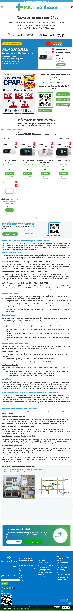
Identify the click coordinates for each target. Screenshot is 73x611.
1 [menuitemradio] (36, 218)
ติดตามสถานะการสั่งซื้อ (61, 567)
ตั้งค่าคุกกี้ (57, 607)
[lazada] (15, 588)
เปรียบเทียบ (10, 176)
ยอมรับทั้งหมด (65, 607)
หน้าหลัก (2, 129)
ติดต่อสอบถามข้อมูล (61, 579)
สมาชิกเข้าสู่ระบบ (61, 559)
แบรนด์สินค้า (8, 129)
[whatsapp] (10, 588)
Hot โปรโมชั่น (41, 559)
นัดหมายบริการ (60, 569)
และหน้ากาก (50, 566)
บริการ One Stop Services (44, 578)
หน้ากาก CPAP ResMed (43, 564)
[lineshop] (2, 591)
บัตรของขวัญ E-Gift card (44, 576)
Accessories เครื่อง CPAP (44, 567)
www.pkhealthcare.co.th (58, 388)
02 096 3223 (25, 574)
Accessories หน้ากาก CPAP (44, 569)
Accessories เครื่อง (42, 566)
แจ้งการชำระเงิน (60, 566)
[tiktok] (12, 588)
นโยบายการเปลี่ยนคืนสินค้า (62, 562)
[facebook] (2, 588)
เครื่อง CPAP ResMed (43, 562)
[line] (7, 588)
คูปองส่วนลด (41, 574)
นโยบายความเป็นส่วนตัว (17, 608)
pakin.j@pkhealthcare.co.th (26, 579)
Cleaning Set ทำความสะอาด (45, 572)
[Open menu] (2, 7)
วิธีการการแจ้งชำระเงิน (61, 564)
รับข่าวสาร (4, 583)
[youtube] (5, 588)
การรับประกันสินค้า (60, 560)
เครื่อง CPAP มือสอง (42, 571)
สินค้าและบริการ (42, 560)
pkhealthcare (28, 581)
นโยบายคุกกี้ (26, 608)
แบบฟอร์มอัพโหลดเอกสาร (63, 578)
